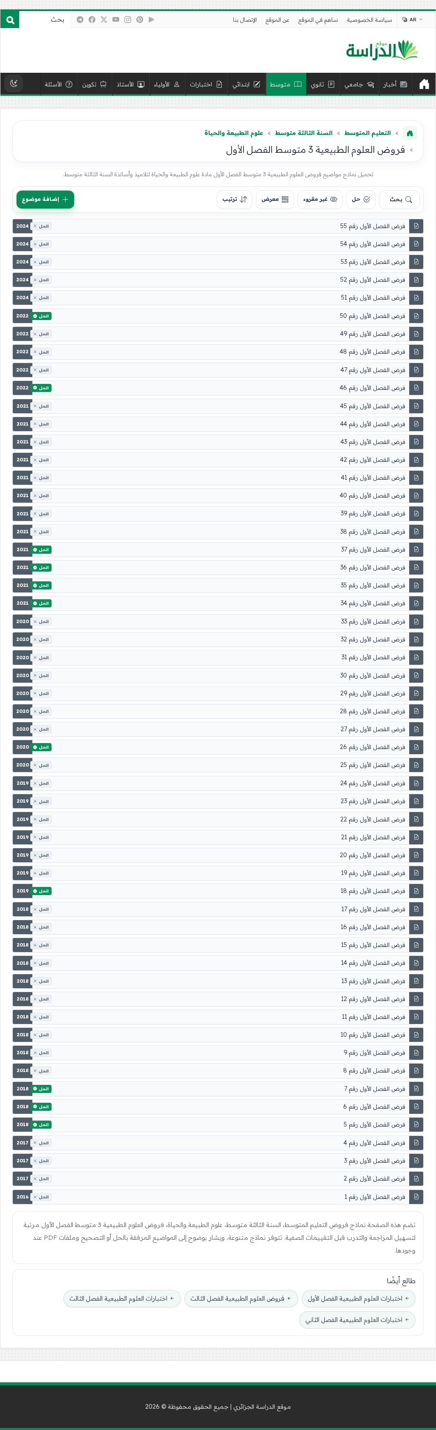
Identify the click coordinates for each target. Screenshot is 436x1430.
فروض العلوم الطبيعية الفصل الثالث (237, 1298)
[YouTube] (116, 19)
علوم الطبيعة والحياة (233, 133)
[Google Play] (151, 19)
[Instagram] (128, 19)
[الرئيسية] (424, 84)
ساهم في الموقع (318, 19)
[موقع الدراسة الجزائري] (382, 50)
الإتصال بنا (245, 19)
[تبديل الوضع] (14, 83)
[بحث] (9, 19)
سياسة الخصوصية (369, 19)
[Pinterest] (139, 19)
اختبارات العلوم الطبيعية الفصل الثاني (353, 1320)
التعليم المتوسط (367, 133)
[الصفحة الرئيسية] (410, 133)
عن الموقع (278, 19)
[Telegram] (80, 19)
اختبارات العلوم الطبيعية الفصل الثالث (118, 1298)
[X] (104, 19)
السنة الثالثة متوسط (304, 133)
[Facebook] (92, 19)
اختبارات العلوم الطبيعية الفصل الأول (355, 1298)
